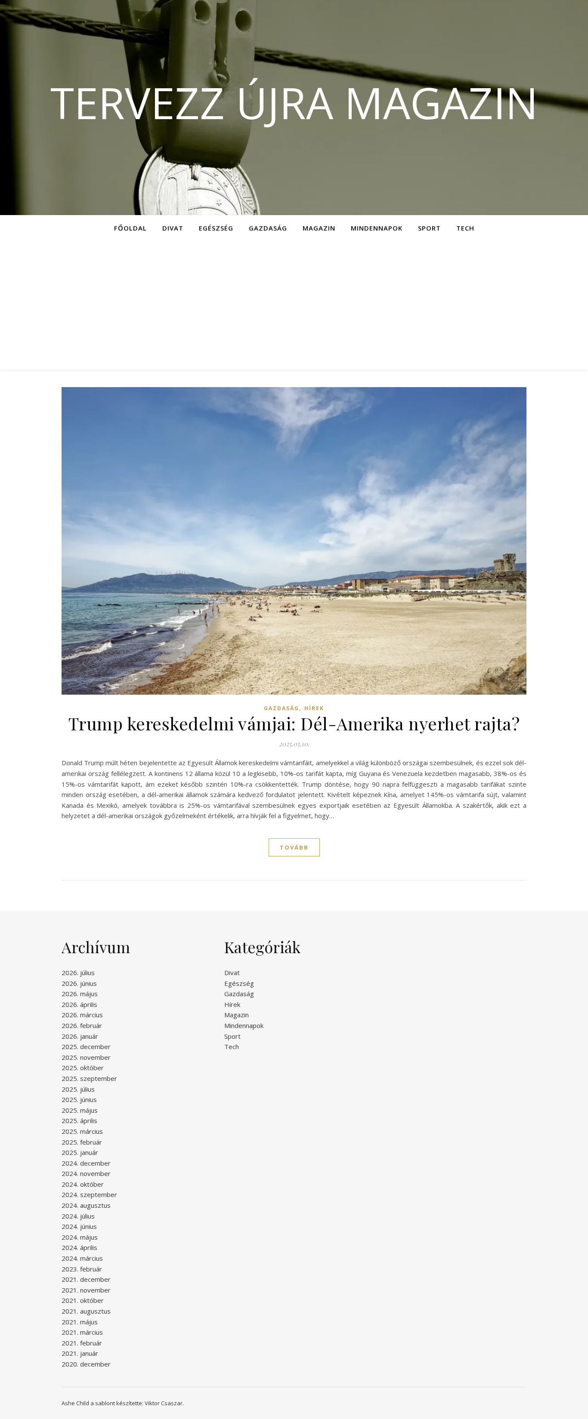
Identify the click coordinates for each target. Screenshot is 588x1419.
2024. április (79, 1247)
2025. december (86, 1046)
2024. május (80, 1237)
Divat (172, 228)
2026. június (79, 983)
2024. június (79, 1226)
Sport (429, 228)
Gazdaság (268, 228)
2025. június (79, 1099)
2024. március (82, 1258)
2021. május (80, 1321)
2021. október (83, 1300)
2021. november (86, 1290)
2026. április (79, 1004)
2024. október (83, 1184)
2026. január (80, 1036)
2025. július (78, 1089)
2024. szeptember (89, 1194)
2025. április (79, 1120)
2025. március (82, 1131)
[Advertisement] (294, 305)
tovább (294, 847)
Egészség (216, 228)
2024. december (86, 1163)
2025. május (80, 1110)
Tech (465, 228)
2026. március (82, 1014)
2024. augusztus (86, 1205)
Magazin (319, 228)
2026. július (78, 972)
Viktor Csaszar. (164, 1403)
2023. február (82, 1269)
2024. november (86, 1173)
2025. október (83, 1067)
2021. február (82, 1343)
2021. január (80, 1353)
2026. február (82, 1025)
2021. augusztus (86, 1311)
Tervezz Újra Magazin (294, 102)
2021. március (82, 1332)
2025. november (86, 1057)
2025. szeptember (89, 1078)
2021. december (86, 1279)
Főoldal (130, 228)
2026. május (80, 993)
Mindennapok (376, 228)
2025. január (80, 1152)
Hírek (314, 708)
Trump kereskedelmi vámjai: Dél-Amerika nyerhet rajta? (294, 723)
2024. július (78, 1216)
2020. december (86, 1364)
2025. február (82, 1142)
